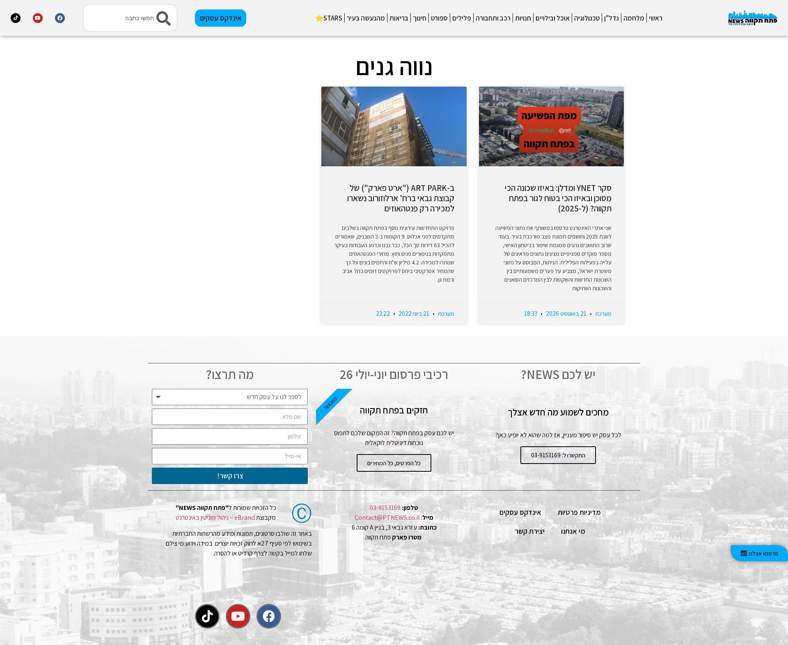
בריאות (398, 18)
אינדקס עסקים (520, 512)
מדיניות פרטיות (579, 512)
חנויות (523, 18)
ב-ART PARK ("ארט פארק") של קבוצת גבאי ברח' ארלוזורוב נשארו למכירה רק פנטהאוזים (400, 198)
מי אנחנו (573, 531)
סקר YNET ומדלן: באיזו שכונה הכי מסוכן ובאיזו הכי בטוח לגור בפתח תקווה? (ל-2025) (558, 198)
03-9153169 (385, 507)
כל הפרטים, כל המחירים (394, 463)
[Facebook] (60, 18)
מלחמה (633, 18)
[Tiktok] (16, 18)
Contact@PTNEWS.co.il (387, 517)
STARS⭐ (328, 18)
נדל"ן (611, 18)
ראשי (655, 18)
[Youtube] (38, 18)
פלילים (461, 18)
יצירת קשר (530, 531)
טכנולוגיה (587, 18)
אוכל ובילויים (553, 18)
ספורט (439, 18)
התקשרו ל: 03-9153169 (558, 455)
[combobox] (130, 18)
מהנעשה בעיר (366, 18)
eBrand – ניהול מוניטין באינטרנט (215, 517)
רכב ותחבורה (493, 18)
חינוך (419, 18)
